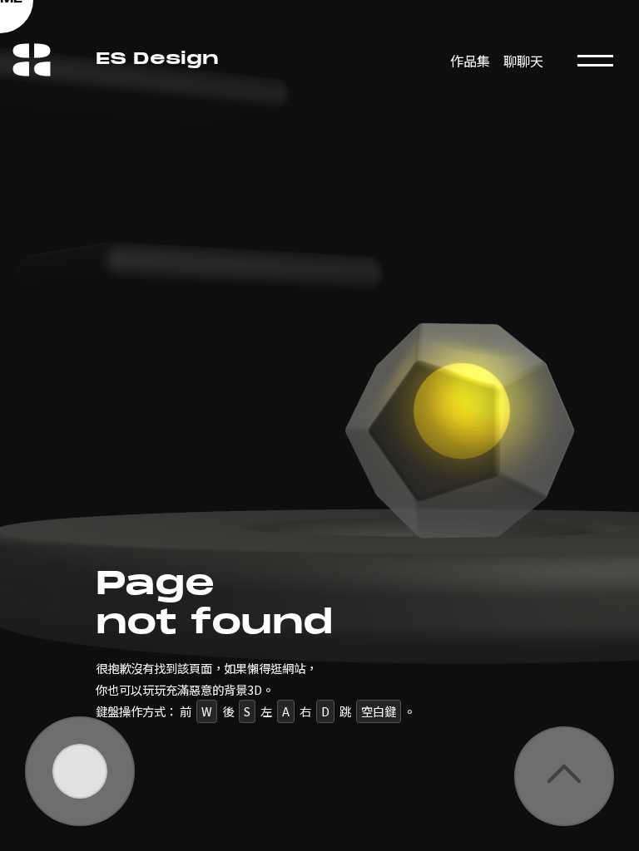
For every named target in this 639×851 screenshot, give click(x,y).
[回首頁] (32, 40)
